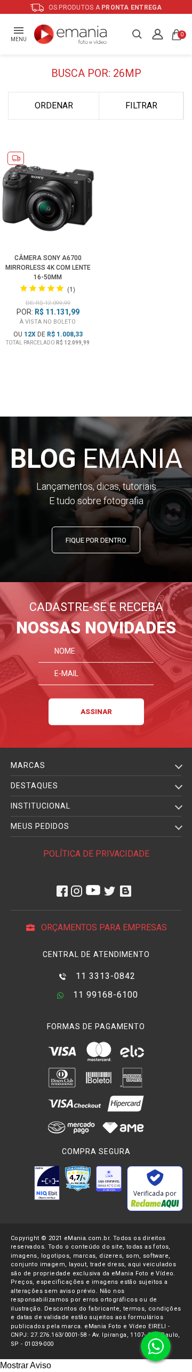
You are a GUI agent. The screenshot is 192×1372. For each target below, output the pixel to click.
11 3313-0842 (104, 976)
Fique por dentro (96, 540)
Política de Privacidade (96, 854)
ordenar (54, 105)
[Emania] (70, 34)
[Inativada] (47, 1183)
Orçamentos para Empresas (103, 927)
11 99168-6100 (104, 995)
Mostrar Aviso (25, 1365)
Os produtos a (104, 7)
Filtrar (141, 105)
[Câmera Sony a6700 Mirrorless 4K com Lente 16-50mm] (48, 199)
